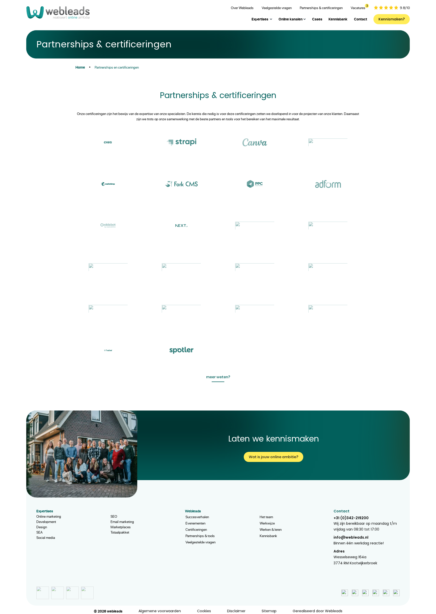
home (80, 67)
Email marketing (122, 521)
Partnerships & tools (200, 535)
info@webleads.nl (351, 537)
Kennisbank (268, 535)
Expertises (260, 19)
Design (41, 526)
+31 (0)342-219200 (351, 517)
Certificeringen (196, 529)
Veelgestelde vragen (200, 542)
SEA (39, 532)
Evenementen (195, 523)
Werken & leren (271, 529)
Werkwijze (267, 523)
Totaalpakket (120, 532)
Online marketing (48, 516)
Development (46, 521)
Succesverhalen (197, 516)
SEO (114, 516)
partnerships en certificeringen (117, 67)
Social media (45, 537)
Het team (266, 516)
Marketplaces (121, 526)
